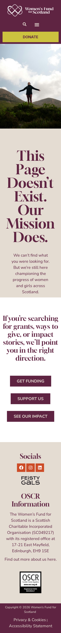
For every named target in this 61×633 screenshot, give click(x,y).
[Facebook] (21, 467)
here (51, 559)
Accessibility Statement (30, 626)
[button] (37, 24)
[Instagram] (30, 467)
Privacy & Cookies (30, 619)
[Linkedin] (40, 467)
